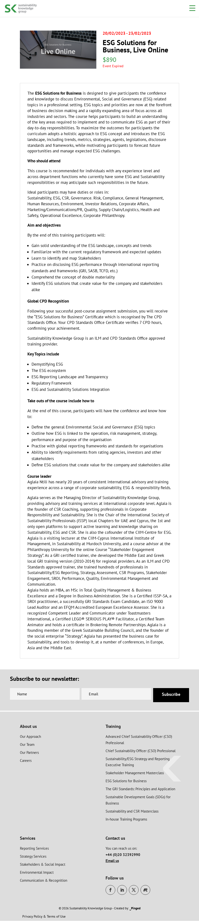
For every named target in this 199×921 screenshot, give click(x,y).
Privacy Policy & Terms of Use (44, 916)
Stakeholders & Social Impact (42, 864)
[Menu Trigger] (192, 8)
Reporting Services (34, 848)
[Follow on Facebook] (110, 890)
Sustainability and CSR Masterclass (132, 811)
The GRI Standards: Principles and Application (140, 789)
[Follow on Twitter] (134, 890)
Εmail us (112, 860)
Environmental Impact (37, 872)
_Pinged (135, 908)
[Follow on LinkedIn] (122, 890)
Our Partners (29, 752)
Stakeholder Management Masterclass (135, 773)
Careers (26, 760)
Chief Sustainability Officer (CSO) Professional (140, 750)
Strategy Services (33, 856)
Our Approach (30, 736)
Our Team (27, 744)
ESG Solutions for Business (126, 781)
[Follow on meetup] (145, 890)
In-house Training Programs (126, 819)
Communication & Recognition (43, 880)
